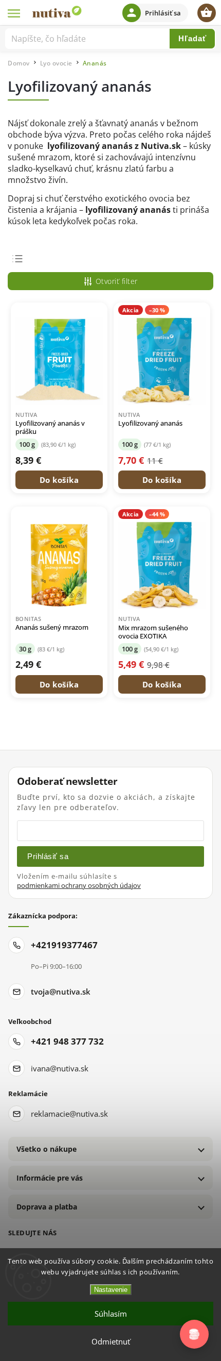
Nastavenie (110, 1289)
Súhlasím (111, 1313)
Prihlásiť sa (47, 856)
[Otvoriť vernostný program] (194, 1334)
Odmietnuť (110, 1341)
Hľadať (192, 38)
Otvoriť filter (117, 281)
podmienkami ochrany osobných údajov (79, 885)
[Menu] (14, 13)
